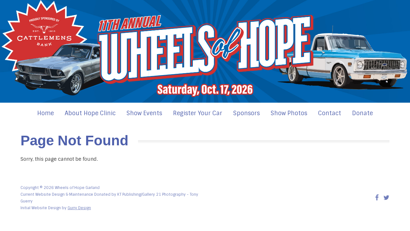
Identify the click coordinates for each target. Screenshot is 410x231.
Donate (362, 113)
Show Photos (289, 113)
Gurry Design (79, 207)
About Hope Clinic (90, 113)
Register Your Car (197, 113)
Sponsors (246, 113)
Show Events (144, 113)
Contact (329, 113)
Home (45, 113)
